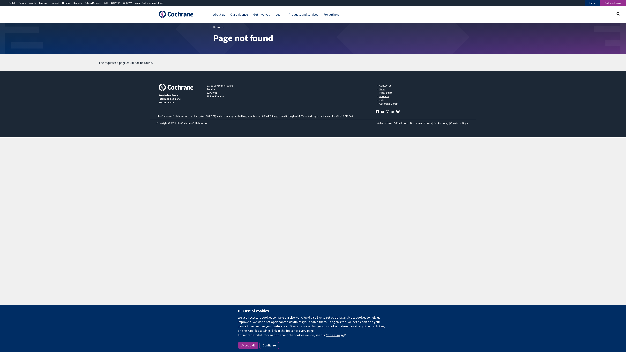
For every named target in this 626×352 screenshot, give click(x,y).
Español (22, 2)
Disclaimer (416, 123)
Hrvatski (66, 2)
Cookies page (335, 335)
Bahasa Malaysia (93, 2)
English (12, 2)
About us (384, 96)
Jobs (382, 100)
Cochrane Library (613, 2)
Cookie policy (441, 123)
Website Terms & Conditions (392, 123)
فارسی (32, 2)
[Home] (180, 14)
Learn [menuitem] (279, 14)
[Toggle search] (618, 13)
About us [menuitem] (219, 14)
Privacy (428, 123)
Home (216, 27)
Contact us (385, 85)
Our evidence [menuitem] (239, 14)
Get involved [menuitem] (261, 14)
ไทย (106, 2)
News (382, 89)
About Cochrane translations (149, 2)
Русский (55, 2)
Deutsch (78, 2)
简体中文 (127, 2)
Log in (592, 2)
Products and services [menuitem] (303, 14)
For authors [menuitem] (331, 14)
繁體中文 (115, 2)
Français (43, 2)
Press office (385, 92)
